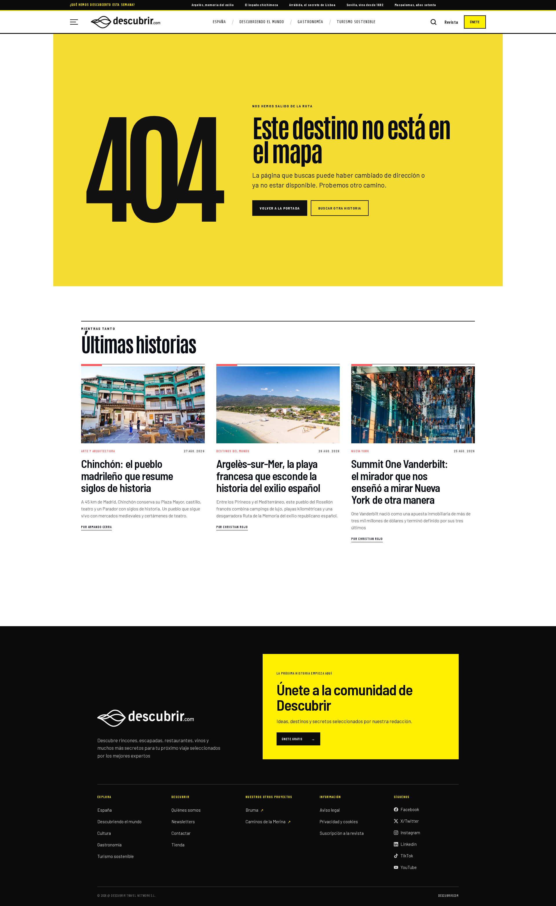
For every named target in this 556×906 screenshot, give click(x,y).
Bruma (252, 810)
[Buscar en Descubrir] (433, 22)
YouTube (408, 867)
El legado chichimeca (261, 4)
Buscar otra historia (339, 208)
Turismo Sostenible (356, 22)
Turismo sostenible (115, 856)
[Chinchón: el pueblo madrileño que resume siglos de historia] (143, 453)
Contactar (181, 833)
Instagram (410, 832)
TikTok (406, 855)
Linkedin (408, 844)
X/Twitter (409, 821)
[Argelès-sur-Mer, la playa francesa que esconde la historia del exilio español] (278, 453)
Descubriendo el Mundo (261, 22)
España (219, 22)
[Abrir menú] (76, 22)
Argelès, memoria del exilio (213, 4)
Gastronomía (310, 22)
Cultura (104, 833)
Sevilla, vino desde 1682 (365, 4)
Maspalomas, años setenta (415, 4)
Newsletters (183, 821)
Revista (451, 22)
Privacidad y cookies (339, 821)
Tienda (177, 844)
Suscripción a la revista (342, 833)
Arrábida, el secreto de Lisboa (312, 4)
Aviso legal (330, 810)
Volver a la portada (280, 208)
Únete (475, 22)
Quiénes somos (186, 810)
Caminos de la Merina (266, 821)
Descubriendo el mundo (119, 821)
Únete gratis (298, 739)
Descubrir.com (448, 895)
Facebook (409, 809)
